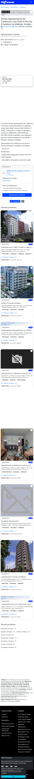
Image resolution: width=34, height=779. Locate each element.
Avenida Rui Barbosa (10, 53)
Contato (4, 740)
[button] (3, 28)
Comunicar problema (14, 727)
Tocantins (27, 778)
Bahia (26, 743)
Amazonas (21, 743)
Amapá (29, 740)
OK (13, 776)
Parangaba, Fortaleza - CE (8, 673)
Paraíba (20, 760)
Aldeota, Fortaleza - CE (23, 658)
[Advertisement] (17, 86)
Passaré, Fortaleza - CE (7, 670)
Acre (19, 740)
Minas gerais (22, 758)
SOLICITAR (6, 207)
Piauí (27, 763)
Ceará (19, 745)
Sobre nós (5, 743)
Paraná (25, 760)
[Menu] (31, 2)
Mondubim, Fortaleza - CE (8, 667)
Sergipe (29, 775)
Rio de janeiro (22, 765)
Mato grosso (22, 753)
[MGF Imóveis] (7, 2)
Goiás (28, 748)
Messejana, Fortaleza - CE (8, 655)
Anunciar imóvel (6, 759)
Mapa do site (5, 762)
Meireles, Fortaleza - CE (8, 658)
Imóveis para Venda (7, 750)
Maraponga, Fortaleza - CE (9, 664)
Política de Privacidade (7, 770)
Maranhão (21, 750)
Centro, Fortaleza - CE (7, 661)
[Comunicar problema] (22, 227)
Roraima (26, 773)
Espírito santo (22, 748)
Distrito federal (26, 745)
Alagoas (23, 740)
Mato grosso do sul (24, 755)
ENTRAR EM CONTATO (17, 221)
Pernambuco (22, 763)
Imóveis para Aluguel (8, 752)
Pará (27, 758)
